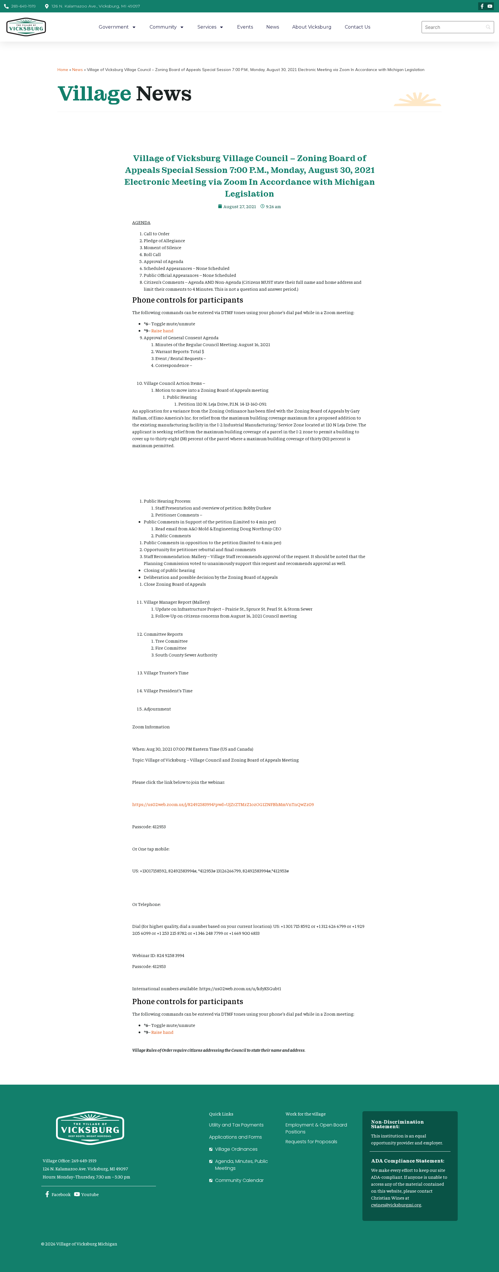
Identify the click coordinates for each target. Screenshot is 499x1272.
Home (62, 69)
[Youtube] (490, 6)
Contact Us (357, 27)
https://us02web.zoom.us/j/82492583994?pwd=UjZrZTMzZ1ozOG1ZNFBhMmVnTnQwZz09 (223, 804)
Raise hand (162, 330)
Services (207, 27)
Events (245, 27)
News (272, 27)
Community (163, 27)
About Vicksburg (312, 27)
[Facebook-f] (482, 6)
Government (114, 27)
